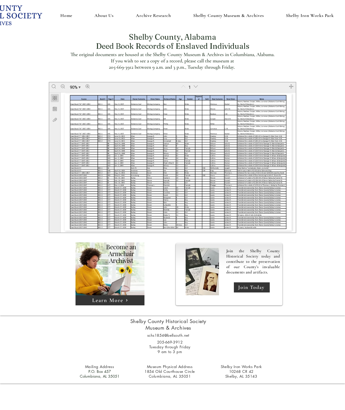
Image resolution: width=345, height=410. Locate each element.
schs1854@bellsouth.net (168, 335)
